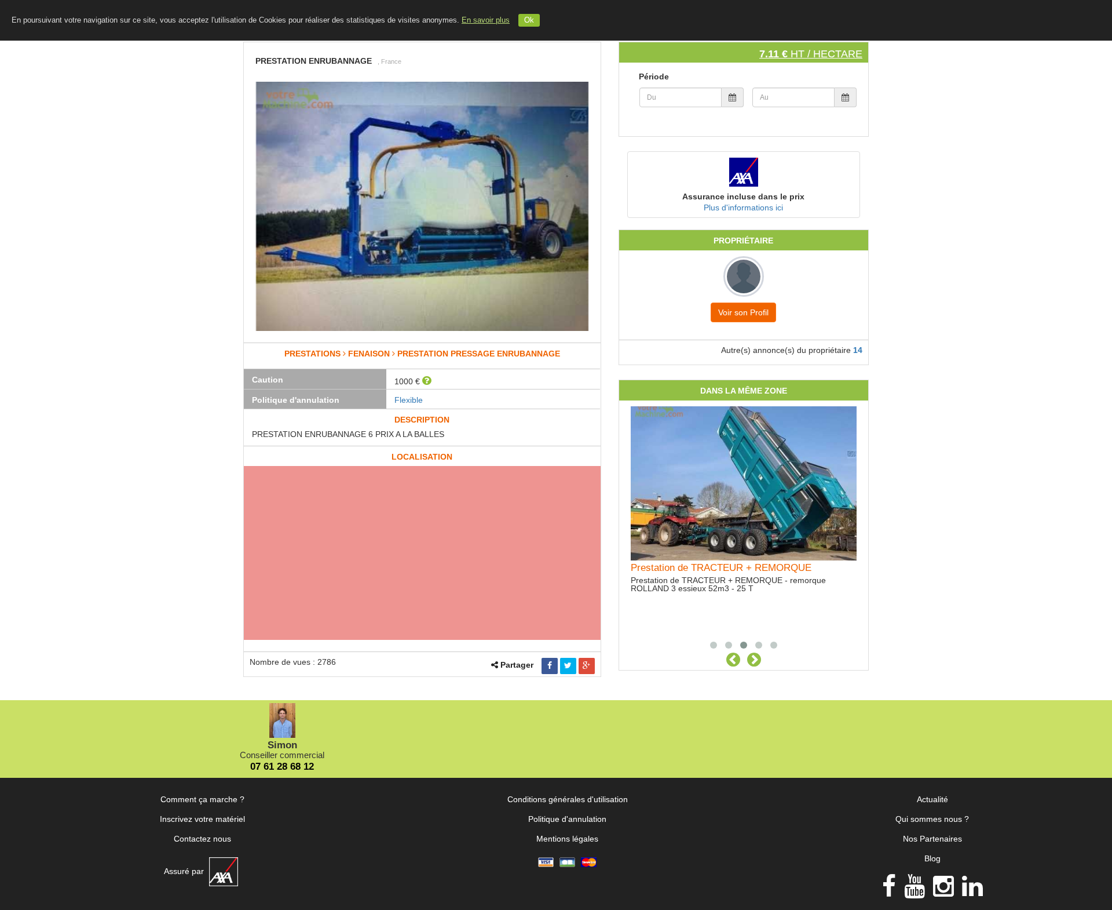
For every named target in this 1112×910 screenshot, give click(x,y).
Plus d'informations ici (743, 207)
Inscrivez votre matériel (202, 819)
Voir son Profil (743, 312)
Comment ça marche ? (202, 799)
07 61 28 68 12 (282, 766)
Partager (516, 665)
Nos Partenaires (932, 838)
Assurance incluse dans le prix (743, 196)
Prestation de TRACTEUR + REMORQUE (721, 567)
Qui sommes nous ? (932, 819)
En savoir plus (486, 20)
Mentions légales (567, 838)
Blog (932, 858)
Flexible (408, 400)
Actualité (932, 799)
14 (857, 350)
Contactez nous (202, 838)
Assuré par (185, 871)
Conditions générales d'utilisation (567, 799)
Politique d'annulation (567, 819)
